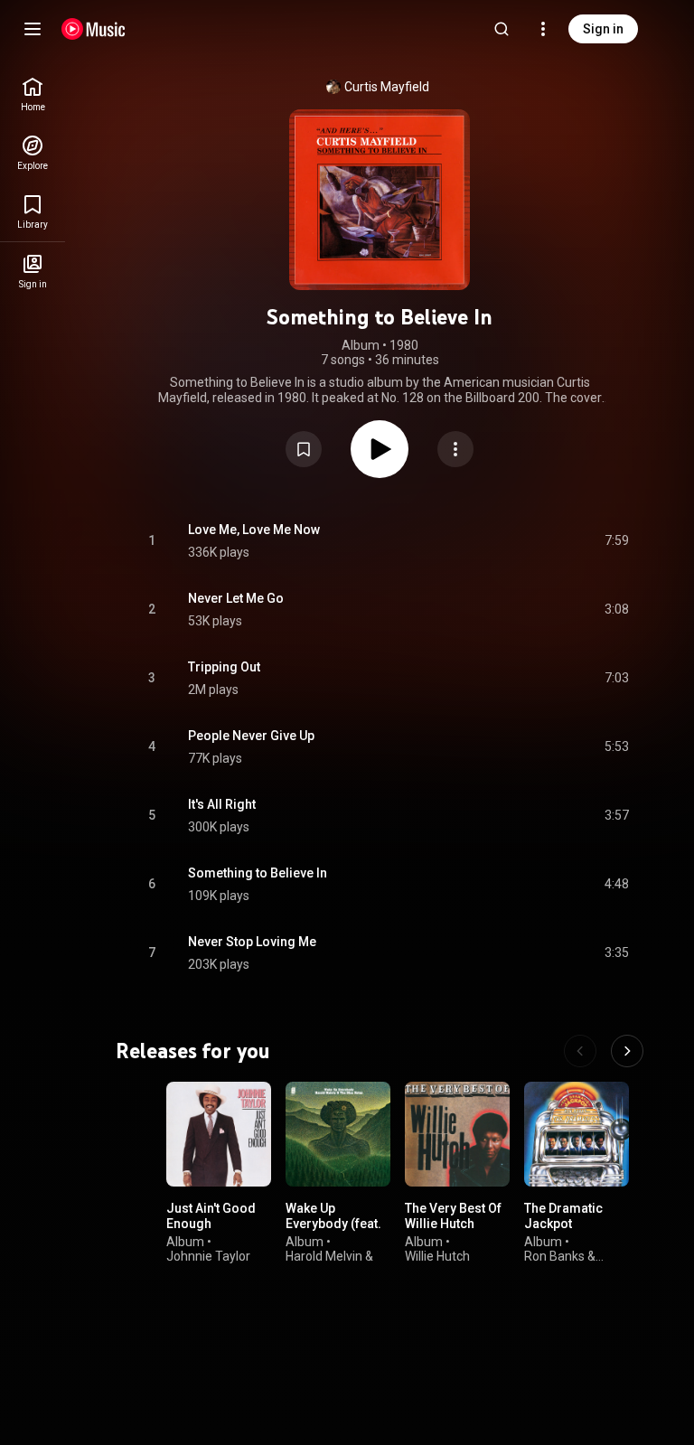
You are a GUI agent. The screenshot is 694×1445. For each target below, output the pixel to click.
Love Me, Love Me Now (254, 529)
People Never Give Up (251, 735)
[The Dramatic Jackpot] (576, 1134)
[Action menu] (455, 449)
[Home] (93, 29)
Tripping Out (224, 667)
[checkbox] (616, 541)
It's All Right (222, 804)
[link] (32, 94)
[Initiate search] (501, 28)
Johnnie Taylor (208, 1256)
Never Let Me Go (236, 598)
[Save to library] (303, 449)
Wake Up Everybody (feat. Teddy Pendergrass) (333, 1231)
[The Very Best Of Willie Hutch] (457, 1134)
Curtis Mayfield (386, 87)
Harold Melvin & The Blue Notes (329, 1264)
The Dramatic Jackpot (563, 1216)
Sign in (603, 29)
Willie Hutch (437, 1256)
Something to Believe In (257, 873)
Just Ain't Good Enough (211, 1216)
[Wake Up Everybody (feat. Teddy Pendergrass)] (338, 1134)
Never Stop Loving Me (252, 941)
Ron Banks (554, 1256)
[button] (304, 449)
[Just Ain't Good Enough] (218, 1134)
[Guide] (32, 29)
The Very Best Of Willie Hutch (453, 1216)
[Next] (627, 1051)
